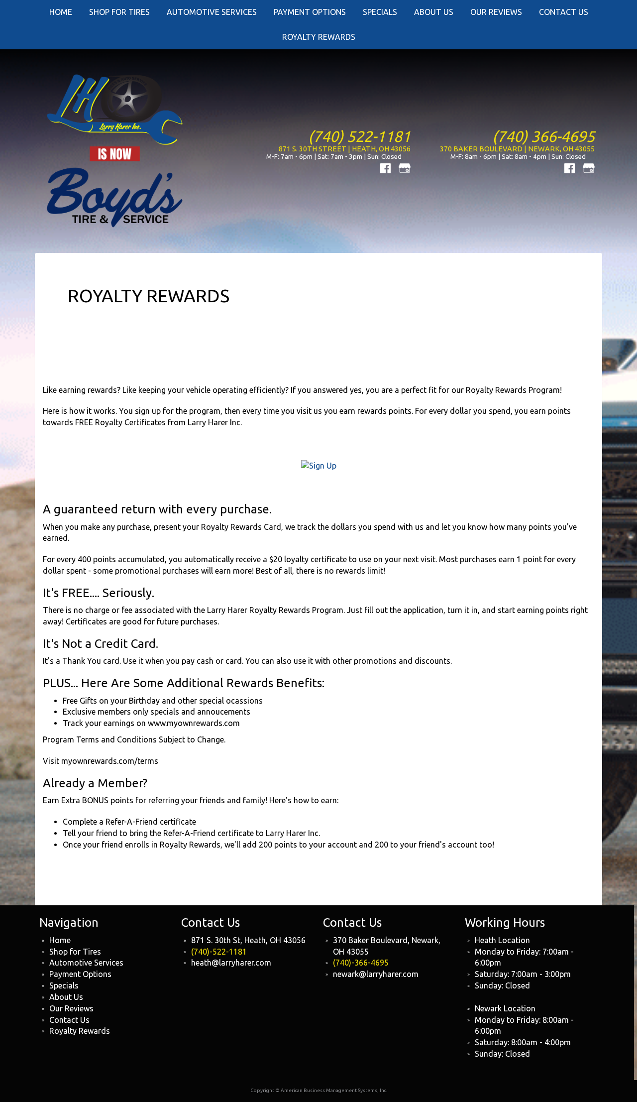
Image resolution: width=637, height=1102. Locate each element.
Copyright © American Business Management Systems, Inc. (318, 1090)
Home (60, 940)
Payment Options (80, 974)
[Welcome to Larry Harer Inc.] (116, 149)
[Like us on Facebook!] (385, 167)
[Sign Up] (318, 465)
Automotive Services (86, 962)
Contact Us (69, 1019)
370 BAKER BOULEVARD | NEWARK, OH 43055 (517, 148)
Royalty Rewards (318, 36)
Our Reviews (71, 1008)
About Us (66, 996)
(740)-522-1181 (219, 951)
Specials (64, 985)
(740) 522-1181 (359, 136)
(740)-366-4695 (361, 962)
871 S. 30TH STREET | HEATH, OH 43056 (345, 148)
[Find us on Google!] (405, 167)
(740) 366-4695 (543, 136)
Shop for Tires (75, 951)
